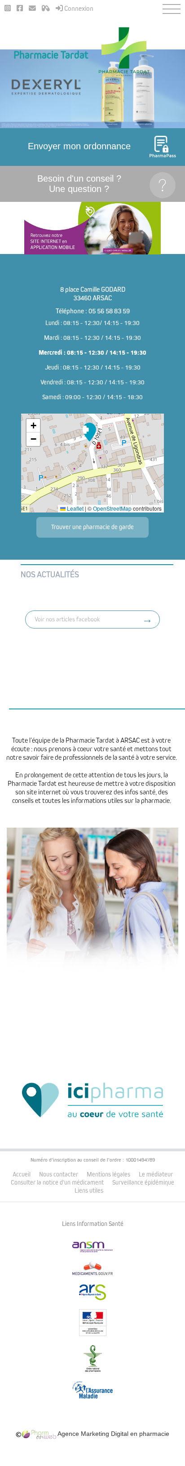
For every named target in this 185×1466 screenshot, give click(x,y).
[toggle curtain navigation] (172, 9)
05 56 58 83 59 (109, 311)
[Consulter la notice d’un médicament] (46, 8)
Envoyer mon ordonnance (79, 146)
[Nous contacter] (32, 8)
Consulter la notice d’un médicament (57, 1182)
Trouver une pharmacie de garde (92, 527)
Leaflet (75, 508)
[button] (89, 432)
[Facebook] (20, 8)
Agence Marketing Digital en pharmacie (112, 1433)
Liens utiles (89, 1190)
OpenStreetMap (112, 508)
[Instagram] (7, 8)
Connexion (78, 8)
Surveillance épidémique (143, 1182)
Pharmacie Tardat (50, 55)
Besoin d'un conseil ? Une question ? (79, 184)
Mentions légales (108, 1174)
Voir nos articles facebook (67, 619)
